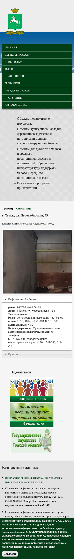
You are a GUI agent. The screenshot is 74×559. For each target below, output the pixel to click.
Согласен (10, 553)
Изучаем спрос (16, 104)
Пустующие (13, 97)
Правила (13, 354)
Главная (11, 47)
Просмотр (8, 208)
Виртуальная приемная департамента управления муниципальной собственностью (33, 480)
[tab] (37, 299)
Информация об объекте (22, 299)
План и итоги (14, 76)
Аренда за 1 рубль (17, 90)
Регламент (12, 83)
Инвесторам (13, 62)
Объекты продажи (17, 54)
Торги (9, 69)
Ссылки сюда (23, 208)
